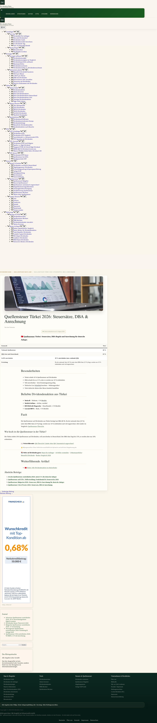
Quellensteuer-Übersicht (36, 426)
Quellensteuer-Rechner (45, 689)
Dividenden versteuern (81, 679)
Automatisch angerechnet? (65, 443)
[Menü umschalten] (18, 32)
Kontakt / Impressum (117, 686)
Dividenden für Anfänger (11, 682)
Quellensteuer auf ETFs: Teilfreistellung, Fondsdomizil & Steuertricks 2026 (33, 479)
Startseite (62, 720)
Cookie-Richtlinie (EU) (117, 691)
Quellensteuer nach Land (23, 272)
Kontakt (76, 720)
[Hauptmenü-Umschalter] (3, 27)
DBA (2, 354)
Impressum (114, 694)
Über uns (113, 679)
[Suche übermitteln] (20, 645)
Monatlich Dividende (28, 455)
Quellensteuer (29, 337)
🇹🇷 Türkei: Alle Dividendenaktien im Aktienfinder (41, 468)
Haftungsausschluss (116, 689)
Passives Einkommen (10, 686)
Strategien (21, 14)
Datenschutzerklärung (117, 696)
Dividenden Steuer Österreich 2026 (17, 623)
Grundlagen (10, 14)
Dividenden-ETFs (9, 696)
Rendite (44, 400)
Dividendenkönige (9, 694)
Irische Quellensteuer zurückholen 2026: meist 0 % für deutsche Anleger (32, 477)
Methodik (114, 682)
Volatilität (38, 385)
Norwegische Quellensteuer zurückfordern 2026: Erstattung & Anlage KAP (17, 630)
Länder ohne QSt (50, 443)
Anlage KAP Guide (80, 686)
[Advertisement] (78, 257)
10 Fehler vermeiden (62, 453)
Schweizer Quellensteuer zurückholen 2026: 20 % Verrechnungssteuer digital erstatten (18, 619)
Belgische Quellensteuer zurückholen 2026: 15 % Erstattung (18, 626)
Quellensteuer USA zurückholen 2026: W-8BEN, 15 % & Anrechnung (18, 635)
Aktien (30, 14)
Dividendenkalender (45, 684)
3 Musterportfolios (76, 453)
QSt (77, 358)
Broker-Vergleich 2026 (43, 455)
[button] (15, 32)
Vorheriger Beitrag (7, 491)
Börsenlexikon (8, 699)
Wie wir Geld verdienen (118, 684)
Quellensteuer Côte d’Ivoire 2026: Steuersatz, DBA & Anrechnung (30, 485)
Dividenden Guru (5, 6)
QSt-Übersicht (39, 443)
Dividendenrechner (44, 679)
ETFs (37, 14)
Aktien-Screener (44, 682)
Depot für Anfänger (48, 453)
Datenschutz (94, 720)
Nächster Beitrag (6, 493)
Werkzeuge (54, 14)
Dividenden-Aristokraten (11, 691)
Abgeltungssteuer (80, 684)
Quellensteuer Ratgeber (82, 682)
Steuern (45, 14)
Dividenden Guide (9, 679)
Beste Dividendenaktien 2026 (12, 689)
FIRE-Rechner (43, 686)
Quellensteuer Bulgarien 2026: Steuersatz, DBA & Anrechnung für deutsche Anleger (36, 482)
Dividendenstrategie (9, 684)
